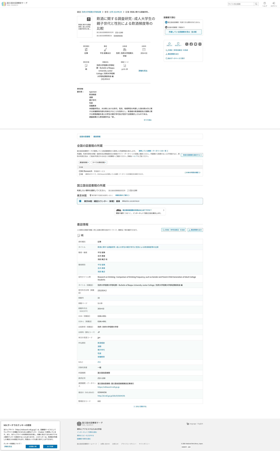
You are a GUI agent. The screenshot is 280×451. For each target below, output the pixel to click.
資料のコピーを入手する (85, 435)
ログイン (274, 6)
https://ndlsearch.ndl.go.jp (108, 387)
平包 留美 (101, 264)
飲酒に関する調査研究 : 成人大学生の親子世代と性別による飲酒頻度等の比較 (128, 247)
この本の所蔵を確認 (191, 172)
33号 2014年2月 (115, 12)
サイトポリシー (144, 444)
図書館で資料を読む (84, 439)
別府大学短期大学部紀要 (91, 12)
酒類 (99, 346)
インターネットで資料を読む (87, 432)
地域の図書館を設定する (191, 155)
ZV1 (99, 362)
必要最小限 (33, 446)
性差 (99, 353)
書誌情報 (96, 136)
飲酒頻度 (101, 342)
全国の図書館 (85, 136)
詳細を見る (143, 70)
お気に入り (169, 45)
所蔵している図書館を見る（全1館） (183, 31)
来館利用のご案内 (121, 195)
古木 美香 (101, 268)
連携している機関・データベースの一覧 (152, 151)
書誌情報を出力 (173, 54)
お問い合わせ (105, 444)
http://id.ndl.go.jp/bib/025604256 (111, 395)
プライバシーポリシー (128, 444)
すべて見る (147, 120)
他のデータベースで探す (176, 58)
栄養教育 (101, 356)
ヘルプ (264, 6)
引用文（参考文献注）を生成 (178, 50)
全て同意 (50, 446)
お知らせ (115, 444)
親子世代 (101, 349)
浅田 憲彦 (101, 271)
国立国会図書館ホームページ (87, 444)
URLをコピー (178, 45)
